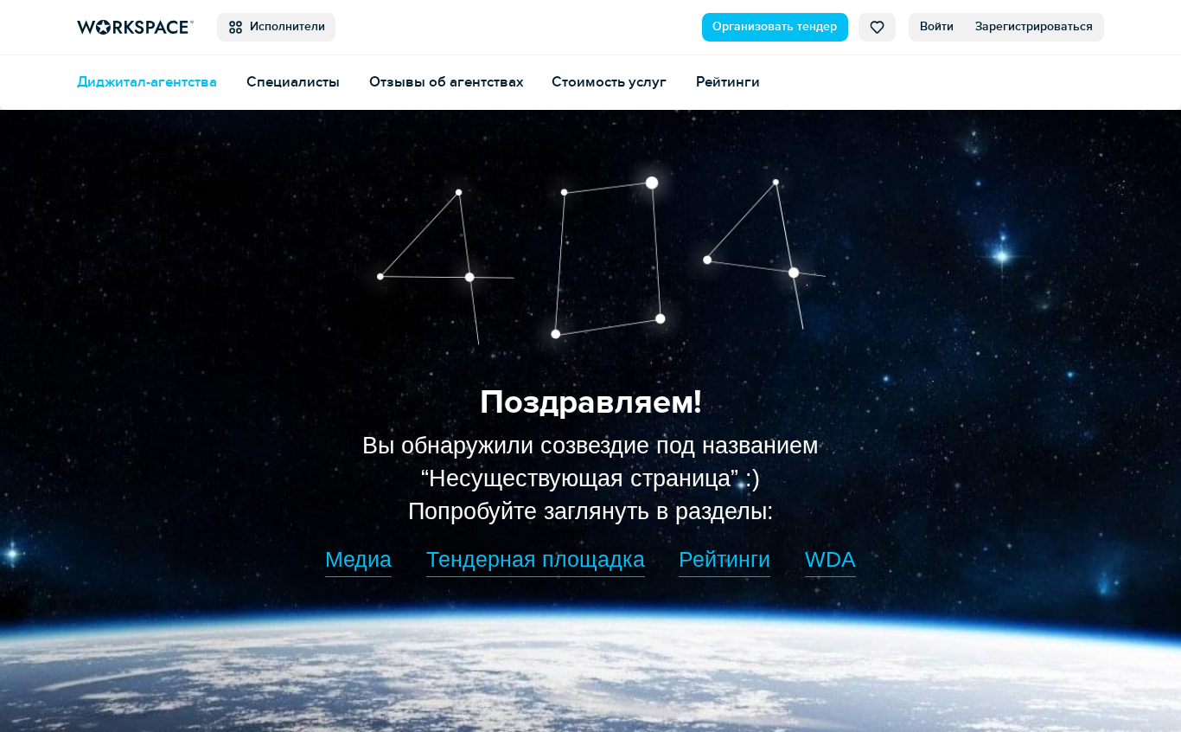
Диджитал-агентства (147, 82)
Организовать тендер (774, 27)
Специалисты (293, 82)
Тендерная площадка (535, 559)
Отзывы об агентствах (446, 82)
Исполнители (284, 27)
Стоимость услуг (609, 82)
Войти (937, 27)
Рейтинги (728, 82)
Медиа (358, 559)
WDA (830, 559)
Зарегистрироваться (1034, 27)
